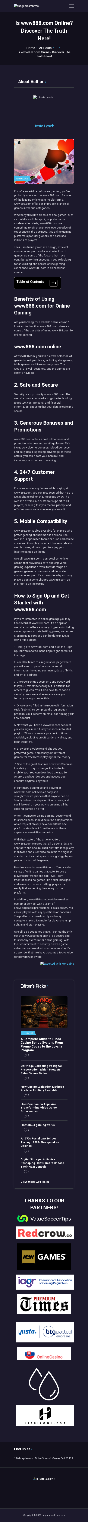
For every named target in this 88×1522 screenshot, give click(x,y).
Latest (29, 1033)
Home (30, 48)
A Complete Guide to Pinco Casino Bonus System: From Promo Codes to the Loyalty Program (42, 1044)
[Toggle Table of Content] (51, 283)
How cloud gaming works (38, 1125)
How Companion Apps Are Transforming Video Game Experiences (39, 1108)
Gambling (22, 178)
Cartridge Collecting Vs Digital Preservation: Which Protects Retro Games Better (41, 1069)
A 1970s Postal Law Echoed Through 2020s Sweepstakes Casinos (40, 1142)
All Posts (45, 48)
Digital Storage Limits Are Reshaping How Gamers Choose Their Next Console (42, 1163)
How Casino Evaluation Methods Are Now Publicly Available (42, 1088)
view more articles (35, 1182)
